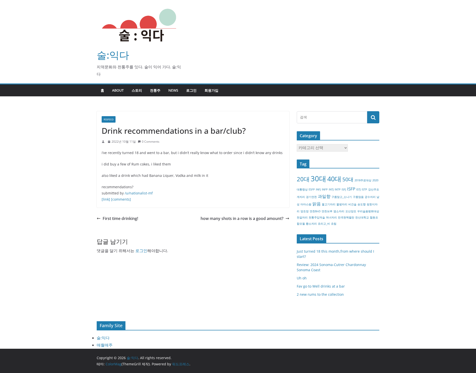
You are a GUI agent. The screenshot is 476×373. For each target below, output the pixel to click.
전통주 (155, 90)
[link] (106, 199)
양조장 (304, 211)
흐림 (333, 223)
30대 (318, 179)
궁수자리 (370, 197)
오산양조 (350, 211)
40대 (334, 178)
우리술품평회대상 (368, 211)
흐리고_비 (324, 223)
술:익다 (113, 55)
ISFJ (344, 189)
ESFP (312, 189)
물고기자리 (328, 204)
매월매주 (105, 345)
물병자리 (341, 204)
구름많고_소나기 (341, 197)
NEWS (173, 90)
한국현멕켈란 (346, 217)
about (118, 90)
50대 (348, 179)
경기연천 (311, 197)
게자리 (301, 197)
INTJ (331, 189)
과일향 (324, 196)
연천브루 (327, 211)
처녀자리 (331, 217)
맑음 (316, 204)
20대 (303, 179)
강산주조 (373, 189)
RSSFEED (109, 119)
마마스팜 (305, 204)
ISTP (364, 189)
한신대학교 (362, 217)
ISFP (351, 189)
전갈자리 (302, 217)
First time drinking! (120, 218)
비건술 (352, 204)
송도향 (361, 204)
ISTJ (358, 189)
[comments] (121, 199)
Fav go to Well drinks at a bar (321, 286)
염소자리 (338, 211)
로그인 (191, 90)
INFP (325, 189)
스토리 (137, 90)
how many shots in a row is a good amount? (242, 218)
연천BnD (315, 211)
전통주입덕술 (317, 217)
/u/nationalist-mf (139, 193)
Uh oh (302, 278)
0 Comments (150, 141)
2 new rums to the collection (320, 294)
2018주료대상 (363, 180)
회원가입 (211, 90)
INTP (338, 189)
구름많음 (358, 197)
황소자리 (311, 223)
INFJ (318, 189)
